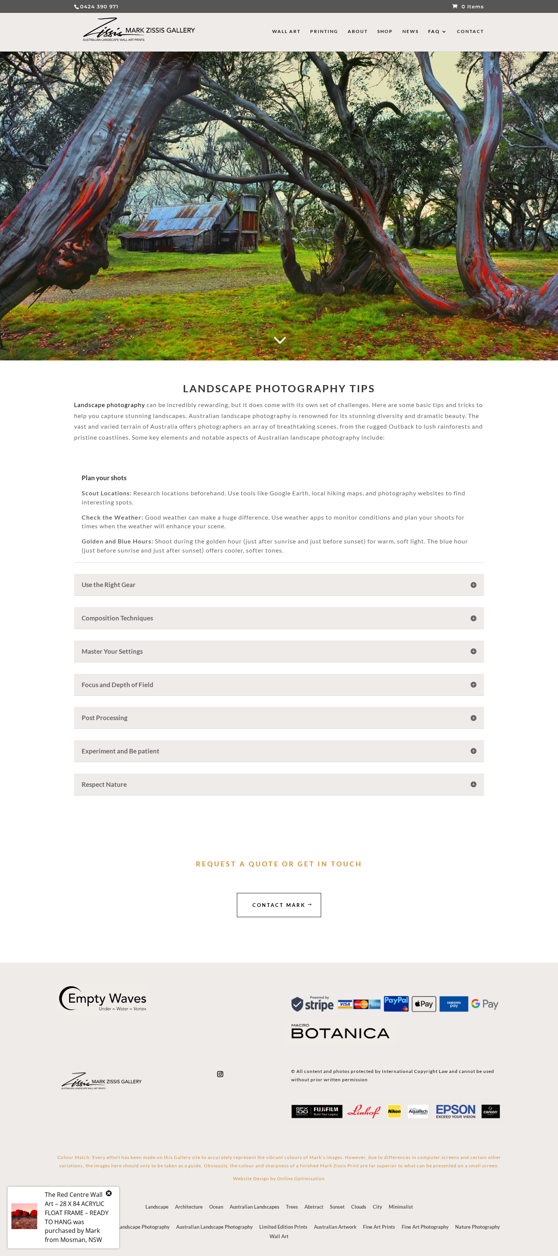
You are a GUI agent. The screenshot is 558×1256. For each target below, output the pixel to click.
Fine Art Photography (425, 1227)
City (377, 1207)
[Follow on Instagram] (220, 1074)
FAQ (434, 31)
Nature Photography (477, 1227)
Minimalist (401, 1207)
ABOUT (358, 31)
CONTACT (470, 31)
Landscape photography (109, 404)
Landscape (157, 1207)
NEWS (410, 31)
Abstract (313, 1207)
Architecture (189, 1207)
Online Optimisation (301, 1178)
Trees (292, 1207)
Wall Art (279, 1236)
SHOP (385, 31)
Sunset (337, 1207)
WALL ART (286, 31)
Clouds (358, 1207)
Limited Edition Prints (283, 1227)
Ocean (216, 1207)
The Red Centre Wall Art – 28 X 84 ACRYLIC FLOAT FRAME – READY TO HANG (77, 1208)
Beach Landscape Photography (136, 1227)
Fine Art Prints (379, 1227)
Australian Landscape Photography (214, 1227)
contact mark (279, 905)
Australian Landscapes (254, 1207)
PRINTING (324, 31)
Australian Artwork (335, 1227)
